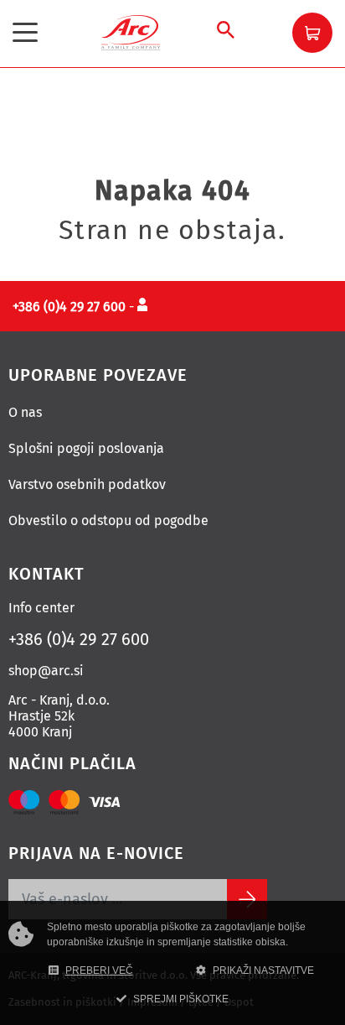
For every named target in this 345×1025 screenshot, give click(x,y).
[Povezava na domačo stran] (130, 31)
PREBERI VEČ (99, 970)
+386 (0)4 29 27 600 (78, 639)
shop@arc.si (46, 671)
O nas (25, 412)
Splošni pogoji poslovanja (86, 448)
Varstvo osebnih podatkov (87, 484)
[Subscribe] (247, 899)
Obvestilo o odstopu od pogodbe (108, 520)
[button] (312, 33)
